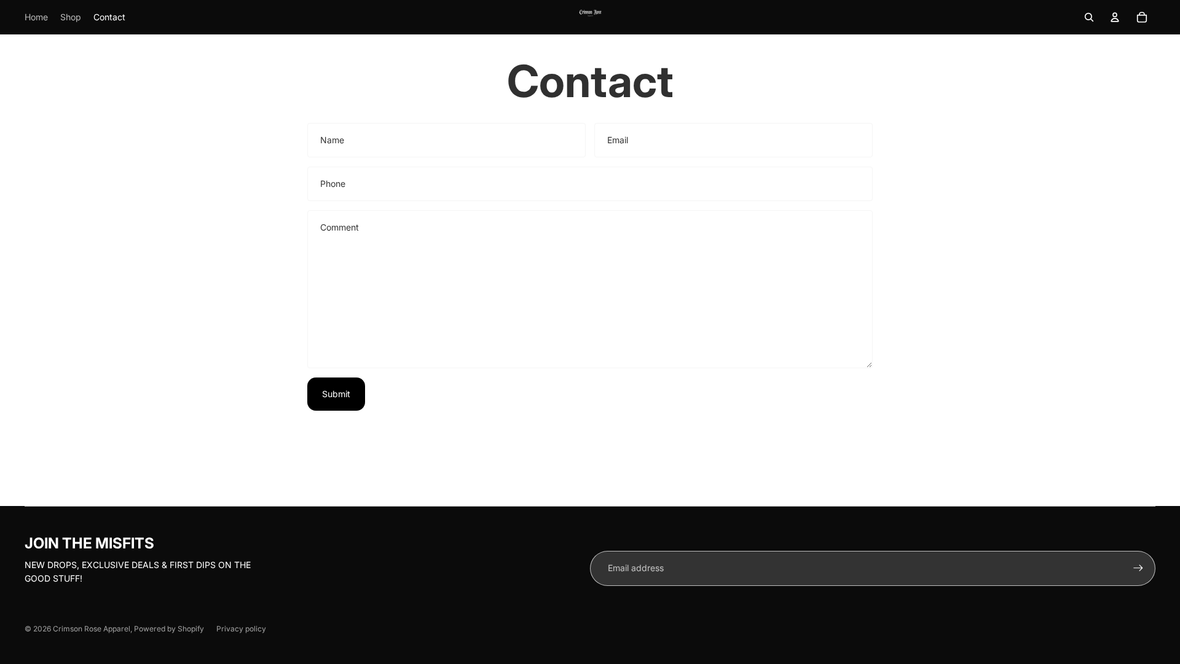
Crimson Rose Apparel (91, 628)
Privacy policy (241, 628)
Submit (336, 394)
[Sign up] (1138, 568)
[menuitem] (36, 17)
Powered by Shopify (169, 628)
